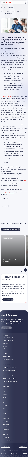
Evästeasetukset (23, 446)
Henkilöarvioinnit (7, 362)
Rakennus (5, 346)
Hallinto (4, 413)
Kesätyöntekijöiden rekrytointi (10, 381)
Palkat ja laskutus (7, 411)
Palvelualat (5, 343)
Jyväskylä (5, 394)
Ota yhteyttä (7, 299)
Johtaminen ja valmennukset (10, 367)
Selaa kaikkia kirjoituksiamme (9, 229)
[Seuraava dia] (25, 270)
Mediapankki (6, 429)
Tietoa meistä (6, 437)
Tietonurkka (5, 421)
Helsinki (4, 391)
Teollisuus (5, 348)
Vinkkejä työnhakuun (8, 238)
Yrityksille (5, 427)
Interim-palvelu (6, 364)
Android (16, 450)
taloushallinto (5, 206)
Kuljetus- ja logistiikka (8, 340)
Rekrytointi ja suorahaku (8, 359)
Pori (3, 402)
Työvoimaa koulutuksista (9, 370)
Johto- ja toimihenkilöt (8, 337)
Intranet (24, 450)
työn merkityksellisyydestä (7, 192)
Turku (4, 408)
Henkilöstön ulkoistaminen (9, 378)
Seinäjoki (5, 405)
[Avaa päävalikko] (26, 2)
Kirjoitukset (10, 7)
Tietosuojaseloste (5, 446)
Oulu (4, 400)
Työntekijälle (6, 424)
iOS (13, 450)
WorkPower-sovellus (8, 440)
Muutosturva (6, 373)
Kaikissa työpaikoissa (6, 96)
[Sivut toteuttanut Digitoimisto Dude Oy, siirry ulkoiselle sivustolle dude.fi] (24, 453)
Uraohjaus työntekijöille (8, 375)
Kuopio (4, 397)
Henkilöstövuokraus (7, 356)
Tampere (5, 389)
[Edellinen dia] (21, 270)
